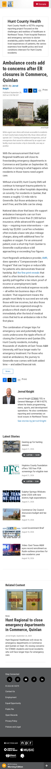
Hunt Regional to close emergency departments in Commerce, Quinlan (25, 625)
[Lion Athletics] (22, 756)
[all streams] (47, 765)
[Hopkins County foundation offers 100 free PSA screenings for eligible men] (11, 470)
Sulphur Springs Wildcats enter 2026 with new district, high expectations (34, 494)
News (8, 371)
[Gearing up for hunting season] (11, 446)
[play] (4, 765)
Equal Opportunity (13, 703)
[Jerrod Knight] (9, 396)
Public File (9, 709)
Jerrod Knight (26, 391)
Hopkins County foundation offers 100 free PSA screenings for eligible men (35, 468)
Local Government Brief (33, 528)
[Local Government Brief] (11, 532)
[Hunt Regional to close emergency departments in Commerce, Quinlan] (24, 599)
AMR (44, 257)
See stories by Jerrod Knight (32, 420)
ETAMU (35, 398)
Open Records (11, 715)
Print (45, 89)
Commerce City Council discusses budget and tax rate (34, 513)
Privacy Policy (11, 721)
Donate (42, 4)
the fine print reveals (28, 272)
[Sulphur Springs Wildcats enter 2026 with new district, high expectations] (11, 496)
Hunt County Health (24, 21)
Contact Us (10, 691)
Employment (10, 697)
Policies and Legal (13, 727)
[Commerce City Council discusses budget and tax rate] (11, 514)
